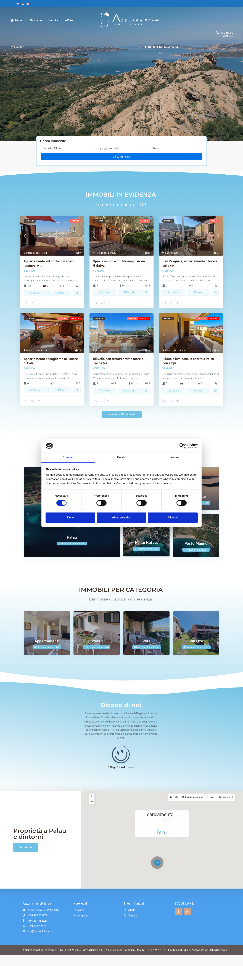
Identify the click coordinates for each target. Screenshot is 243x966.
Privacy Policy (212, 960)
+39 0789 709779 (226, 34)
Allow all (172, 517)
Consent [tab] (68, 457)
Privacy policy (81, 915)
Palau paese (33, 253)
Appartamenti (46, 641)
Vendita (53, 20)
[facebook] (178, 911)
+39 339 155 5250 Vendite (164, 47)
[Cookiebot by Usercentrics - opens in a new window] (182, 445)
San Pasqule (171, 253)
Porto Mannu (195, 543)
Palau (44, 253)
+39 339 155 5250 (37, 920)
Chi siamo (35, 20)
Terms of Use (192, 960)
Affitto (69, 20)
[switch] (101, 503)
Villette (196, 641)
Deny (70, 517)
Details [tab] (121, 457)
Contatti (154, 20)
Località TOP (22, 47)
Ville (146, 641)
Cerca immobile (121, 156)
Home (19, 20)
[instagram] (187, 911)
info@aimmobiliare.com (40, 931)
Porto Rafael (146, 542)
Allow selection (121, 517)
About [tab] (175, 457)
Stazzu (97, 641)
